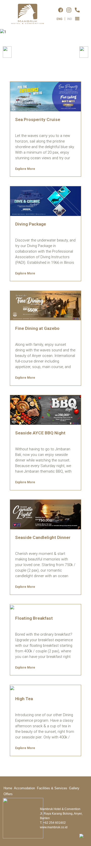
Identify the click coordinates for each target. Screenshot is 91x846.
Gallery (74, 788)
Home (8, 788)
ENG (59, 19)
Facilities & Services (52, 788)
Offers (8, 794)
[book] (81, 835)
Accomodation (24, 788)
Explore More (25, 169)
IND (69, 19)
